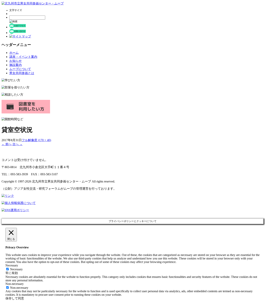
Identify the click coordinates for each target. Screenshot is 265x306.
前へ (7, 144)
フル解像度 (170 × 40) (36, 140)
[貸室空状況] (18, 153)
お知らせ (15, 60)
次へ (17, 144)
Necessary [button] (11, 265)
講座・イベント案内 (23, 56)
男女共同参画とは (21, 73)
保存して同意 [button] (14, 298)
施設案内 (15, 65)
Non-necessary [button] (14, 283)
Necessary (16, 269)
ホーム (14, 52)
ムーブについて (20, 69)
